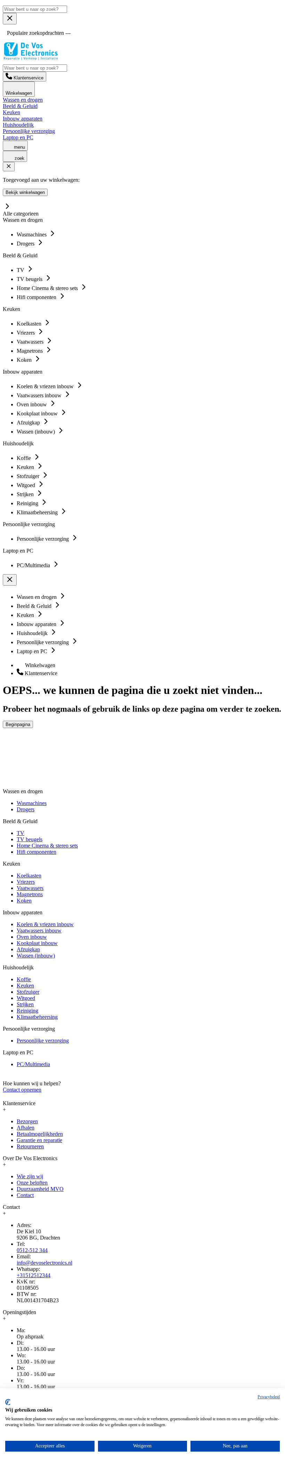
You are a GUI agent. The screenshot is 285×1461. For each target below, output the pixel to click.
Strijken (25, 1004)
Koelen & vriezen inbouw (45, 924)
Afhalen (25, 1128)
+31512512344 (33, 1275)
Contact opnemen (22, 1090)
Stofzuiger (28, 992)
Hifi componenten (36, 852)
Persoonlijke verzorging (29, 131)
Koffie (24, 979)
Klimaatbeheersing (37, 1017)
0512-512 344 (32, 1250)
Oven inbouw (32, 937)
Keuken (11, 112)
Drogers (25, 809)
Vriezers (26, 882)
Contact (25, 1195)
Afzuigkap (28, 949)
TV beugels (29, 839)
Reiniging (27, 1011)
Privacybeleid (269, 1396)
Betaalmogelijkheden (40, 1134)
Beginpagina (18, 724)
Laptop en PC (18, 137)
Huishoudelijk (18, 125)
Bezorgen (27, 1121)
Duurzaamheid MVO (40, 1189)
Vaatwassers (30, 888)
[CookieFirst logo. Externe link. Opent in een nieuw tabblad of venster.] (7, 1402)
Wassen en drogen (23, 100)
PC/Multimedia (33, 1064)
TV (20, 833)
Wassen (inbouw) (36, 956)
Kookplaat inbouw (37, 943)
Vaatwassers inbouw (39, 930)
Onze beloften (32, 1183)
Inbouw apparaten (22, 119)
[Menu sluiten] (10, 18)
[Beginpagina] (31, 58)
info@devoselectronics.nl (44, 1263)
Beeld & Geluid (20, 106)
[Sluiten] (9, 166)
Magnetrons (30, 894)
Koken (24, 901)
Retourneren (30, 1146)
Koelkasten (29, 875)
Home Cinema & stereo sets (47, 846)
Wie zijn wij (30, 1176)
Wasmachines (32, 803)
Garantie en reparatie (39, 1140)
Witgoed (26, 998)
